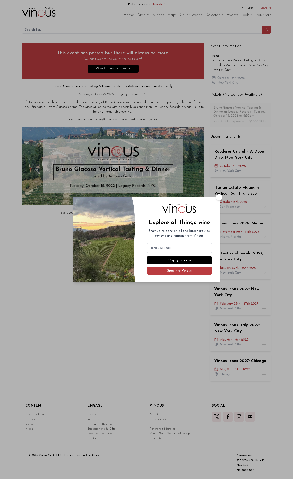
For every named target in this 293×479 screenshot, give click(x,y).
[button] (219, 197)
